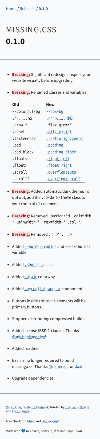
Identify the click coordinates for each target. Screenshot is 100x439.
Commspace (21, 411)
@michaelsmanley (28, 337)
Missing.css (13, 407)
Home (11, 9)
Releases (27, 9)
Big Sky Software (77, 407)
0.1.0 (43, 9)
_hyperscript (50, 421)
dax (78, 366)
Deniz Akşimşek (38, 407)
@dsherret (58, 366)
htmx (31, 421)
